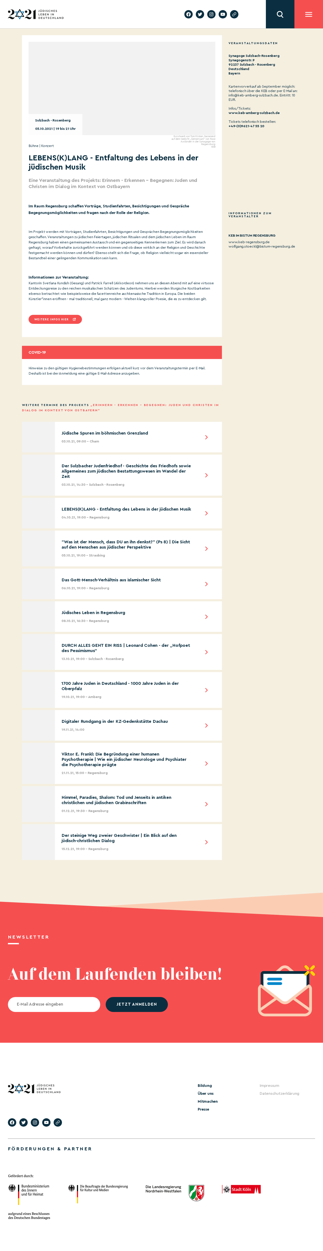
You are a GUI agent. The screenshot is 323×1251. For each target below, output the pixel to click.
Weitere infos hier (51, 319)
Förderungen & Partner (50, 1148)
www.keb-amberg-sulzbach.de (254, 113)
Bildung (205, 1086)
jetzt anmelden (136, 1004)
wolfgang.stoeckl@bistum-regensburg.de (262, 246)
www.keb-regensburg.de (249, 242)
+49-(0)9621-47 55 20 (246, 126)
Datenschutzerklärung (279, 1093)
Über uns (206, 1093)
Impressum (269, 1086)
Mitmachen (208, 1101)
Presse (203, 1109)
